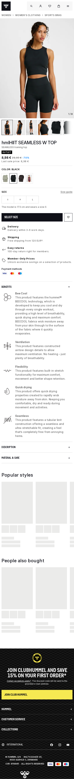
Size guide (66, 191)
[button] (40, 6)
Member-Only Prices (21, 258)
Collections (10, 729)
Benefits (6, 286)
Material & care (11, 457)
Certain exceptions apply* (19, 681)
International (15, 744)
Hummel (7, 709)
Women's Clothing (27, 15)
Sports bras (53, 15)
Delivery (13, 226)
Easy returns (16, 248)
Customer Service (13, 719)
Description (9, 447)
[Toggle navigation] (31, 6)
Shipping (13, 237)
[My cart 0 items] (58, 6)
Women (6, 15)
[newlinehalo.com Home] (6, 6)
